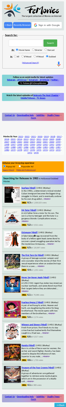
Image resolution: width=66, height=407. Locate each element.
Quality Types (53, 115)
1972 (58, 150)
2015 (13, 139)
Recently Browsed (22, 25)
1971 (29, 153)
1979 (13, 150)
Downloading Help (25, 115)
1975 (39, 150)
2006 (13, 142)
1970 (36, 153)
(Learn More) (8, 170)
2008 (58, 139)
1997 (13, 145)
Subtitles (40, 115)
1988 (13, 147)
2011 (39, 139)
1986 (26, 147)
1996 (19, 145)
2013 (26, 139)
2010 (45, 139)
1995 (26, 145)
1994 (32, 145)
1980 (6, 150)
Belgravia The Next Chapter (46, 95)
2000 (51, 142)
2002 (39, 142)
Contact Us (10, 115)
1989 (6, 147)
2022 (27, 137)
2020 (40, 137)
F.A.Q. (33, 118)
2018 (52, 137)
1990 (58, 145)
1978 (19, 150)
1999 (58, 142)
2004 (26, 142)
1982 (51, 147)
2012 (32, 139)
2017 (59, 137)
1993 (39, 145)
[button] (47, 25)
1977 (26, 150)
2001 (45, 142)
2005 (19, 142)
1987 (19, 147)
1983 (45, 147)
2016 (6, 139)
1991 (51, 145)
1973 (51, 150)
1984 (39, 147)
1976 (32, 150)
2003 (32, 142)
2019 (46, 137)
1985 (32, 147)
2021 (33, 137)
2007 (6, 142)
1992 (45, 145)
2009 (51, 139)
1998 (6, 145)
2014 (19, 139)
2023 (20, 137)
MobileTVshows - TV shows (33, 98)
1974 (45, 150)
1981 (58, 147)
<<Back (8, 25)
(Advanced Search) (30, 63)
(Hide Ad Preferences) (26, 170)
